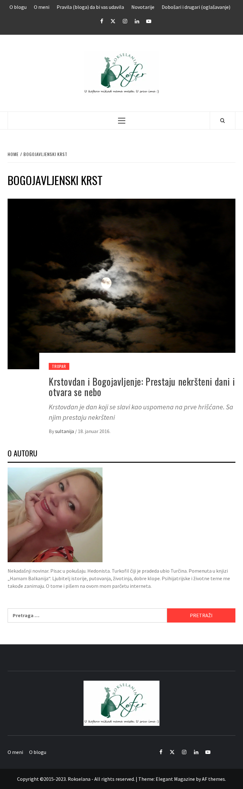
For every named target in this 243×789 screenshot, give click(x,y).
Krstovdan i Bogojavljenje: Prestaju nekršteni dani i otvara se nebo (142, 386)
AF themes (213, 779)
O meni (41, 7)
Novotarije (142, 7)
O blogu (18, 7)
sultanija (65, 431)
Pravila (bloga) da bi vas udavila (90, 7)
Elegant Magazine (175, 779)
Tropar (59, 366)
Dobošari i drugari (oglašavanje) (196, 7)
